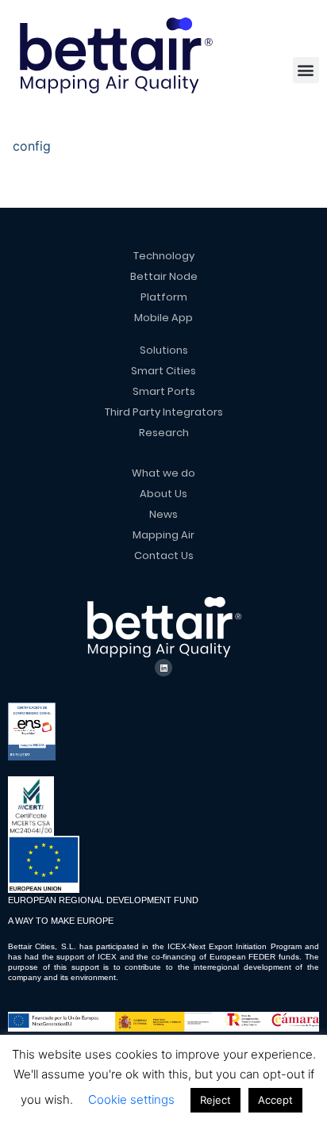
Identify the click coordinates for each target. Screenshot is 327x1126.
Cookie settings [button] (131, 1099)
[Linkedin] (163, 667)
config (32, 146)
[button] (306, 70)
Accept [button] (275, 1099)
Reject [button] (215, 1099)
